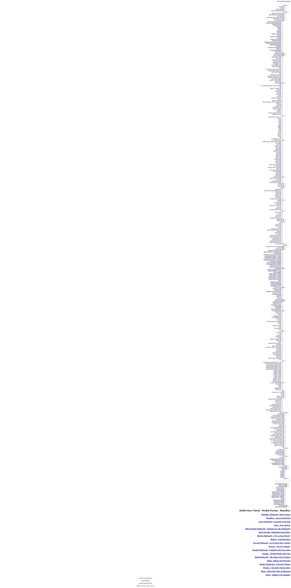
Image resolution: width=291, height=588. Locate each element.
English (282, 472)
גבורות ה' (279, 201)
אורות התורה (278, 226)
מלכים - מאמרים (277, 374)
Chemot (279, 28)
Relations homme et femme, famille (272, 42)
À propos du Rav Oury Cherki (277, 459)
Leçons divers (278, 51)
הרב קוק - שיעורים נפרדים (275, 242)
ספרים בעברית (281, 449)
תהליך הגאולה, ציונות (276, 317)
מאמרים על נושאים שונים (278, 310)
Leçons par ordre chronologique (273, 23)
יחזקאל (279, 133)
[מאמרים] (283, 245)
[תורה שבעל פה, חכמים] (273, 177)
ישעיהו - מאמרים (277, 375)
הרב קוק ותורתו (280, 397)
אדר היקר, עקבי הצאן (276, 228)
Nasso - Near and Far (282, 525)
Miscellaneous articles (276, 286)
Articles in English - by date (274, 271)
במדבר (279, 122)
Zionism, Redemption (276, 283)
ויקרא (280, 121)
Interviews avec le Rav (275, 265)
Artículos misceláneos (276, 309)
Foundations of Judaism (275, 281)
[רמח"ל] (280, 211)
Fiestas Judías (278, 306)
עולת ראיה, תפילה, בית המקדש (274, 230)
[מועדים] (280, 331)
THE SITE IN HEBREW (281, 506)
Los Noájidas (278, 307)
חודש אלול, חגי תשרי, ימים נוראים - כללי (272, 102)
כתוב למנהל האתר (280, 9)
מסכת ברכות (278, 147)
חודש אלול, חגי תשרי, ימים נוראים (273, 347)
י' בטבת (279, 110)
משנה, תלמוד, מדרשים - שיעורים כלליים (272, 141)
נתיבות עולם (278, 208)
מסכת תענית (278, 156)
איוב (280, 137)
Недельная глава (277, 292)
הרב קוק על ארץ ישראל (275, 241)
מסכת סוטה (278, 163)
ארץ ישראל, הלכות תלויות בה (277, 427)
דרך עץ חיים (278, 216)
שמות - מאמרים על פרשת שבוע (274, 365)
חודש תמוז (279, 96)
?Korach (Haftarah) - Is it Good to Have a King (271, 543)
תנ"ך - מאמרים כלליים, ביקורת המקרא (272, 362)
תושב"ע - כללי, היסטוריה (275, 178)
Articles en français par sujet (274, 250)
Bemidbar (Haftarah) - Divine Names (275, 515)
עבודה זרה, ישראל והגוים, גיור (277, 431)
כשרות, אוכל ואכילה (279, 437)
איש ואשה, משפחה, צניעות (278, 434)
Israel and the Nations (276, 284)
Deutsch (282, 477)
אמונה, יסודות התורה (276, 57)
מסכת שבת (278, 148)
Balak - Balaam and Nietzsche (278, 561)
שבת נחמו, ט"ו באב (276, 100)
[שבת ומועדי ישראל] (275, 83)
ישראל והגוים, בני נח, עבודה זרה (274, 321)
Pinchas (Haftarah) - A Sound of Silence (275, 564)
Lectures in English (279, 53)
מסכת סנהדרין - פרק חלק (275, 170)
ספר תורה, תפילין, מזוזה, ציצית (274, 76)
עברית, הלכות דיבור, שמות (278, 420)
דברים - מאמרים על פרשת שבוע (273, 369)
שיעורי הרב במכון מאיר (279, 18)
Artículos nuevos (277, 303)
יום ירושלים (278, 93)
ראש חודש (278, 332)
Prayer (279, 280)
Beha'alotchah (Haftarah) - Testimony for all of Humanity (267, 529)
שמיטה (279, 320)
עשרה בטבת (278, 355)
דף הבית (285, 5)
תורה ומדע (278, 313)
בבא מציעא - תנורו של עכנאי (274, 167)
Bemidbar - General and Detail (278, 518)
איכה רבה (279, 144)
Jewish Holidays (277, 272)
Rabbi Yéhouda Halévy (275, 44)
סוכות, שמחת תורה (276, 352)
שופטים (279, 126)
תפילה (282, 390)
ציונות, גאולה (281, 426)
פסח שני (279, 92)
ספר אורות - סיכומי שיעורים (274, 399)
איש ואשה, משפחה (276, 325)
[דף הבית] (282, 5)
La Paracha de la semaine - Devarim (272, 260)
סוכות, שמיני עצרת (277, 107)
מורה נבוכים (278, 197)
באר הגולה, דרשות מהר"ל (275, 205)
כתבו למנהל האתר (145, 580)
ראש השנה (278, 103)
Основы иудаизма (276, 294)
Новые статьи (277, 290)
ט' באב (279, 99)
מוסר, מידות (278, 58)
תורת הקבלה (278, 389)
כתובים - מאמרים (277, 381)
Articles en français (279, 249)
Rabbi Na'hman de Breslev (274, 47)
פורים (280, 359)
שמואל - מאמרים (277, 373)
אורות (280, 223)
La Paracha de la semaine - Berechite (272, 254)
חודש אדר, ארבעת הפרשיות (274, 358)
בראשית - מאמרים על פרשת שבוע (273, 363)
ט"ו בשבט (279, 111)
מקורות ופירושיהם (280, 419)
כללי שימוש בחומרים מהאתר (277, 10)
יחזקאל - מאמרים (277, 378)
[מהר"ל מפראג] (277, 200)
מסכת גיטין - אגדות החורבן (275, 164)
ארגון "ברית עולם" (283, 467)
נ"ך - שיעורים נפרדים (276, 138)
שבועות (279, 95)
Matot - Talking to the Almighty (278, 575)
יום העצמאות (278, 91)
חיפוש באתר (281, 6)
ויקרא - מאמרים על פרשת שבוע (274, 366)
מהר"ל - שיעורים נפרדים (275, 209)
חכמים (279, 386)
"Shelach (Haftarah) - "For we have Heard (273, 536)
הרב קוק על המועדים (276, 404)
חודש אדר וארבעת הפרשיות (274, 112)
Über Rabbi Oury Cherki (278, 464)
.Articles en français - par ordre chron (272, 251)
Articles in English (279, 268)
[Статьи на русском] (274, 287)
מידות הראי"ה (278, 401)
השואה (279, 322)
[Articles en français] (274, 249)
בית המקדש (278, 318)
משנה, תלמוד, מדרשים (279, 140)
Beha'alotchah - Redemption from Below (274, 532)
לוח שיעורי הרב (280, 16)
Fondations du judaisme (275, 36)
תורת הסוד (278, 179)
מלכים (279, 129)
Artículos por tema (276, 302)
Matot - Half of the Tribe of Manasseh (275, 571)
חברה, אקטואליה (277, 63)
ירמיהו (279, 132)
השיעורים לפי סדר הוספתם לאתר (276, 14)
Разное (279, 298)
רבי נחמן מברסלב (280, 219)
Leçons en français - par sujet (274, 21)
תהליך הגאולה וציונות (276, 65)
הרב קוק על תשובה (276, 238)
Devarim (279, 32)
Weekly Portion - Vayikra (275, 276)
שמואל (279, 127)
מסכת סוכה (278, 153)
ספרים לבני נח (281, 455)
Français (282, 471)
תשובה (279, 314)
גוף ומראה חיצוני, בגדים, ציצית (277, 435)
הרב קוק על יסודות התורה (275, 405)
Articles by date (280, 489)
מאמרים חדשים (280, 247)
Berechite (279, 27)
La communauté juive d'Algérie (273, 264)
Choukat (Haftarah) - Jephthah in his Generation (271, 550)
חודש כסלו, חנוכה (277, 108)
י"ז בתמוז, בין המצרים (276, 97)
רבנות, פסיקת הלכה (276, 181)
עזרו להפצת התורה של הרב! (145, 578)
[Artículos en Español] (273, 301)
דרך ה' (279, 213)
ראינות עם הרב (277, 328)
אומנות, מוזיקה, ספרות (279, 445)
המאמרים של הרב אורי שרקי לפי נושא (275, 246)
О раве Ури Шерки (279, 461)
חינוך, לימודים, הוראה (279, 433)
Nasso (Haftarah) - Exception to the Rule (274, 522)
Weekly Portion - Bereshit (275, 273)
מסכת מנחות (278, 174)
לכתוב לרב (285, 465)
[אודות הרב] (281, 456)
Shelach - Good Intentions (280, 539)
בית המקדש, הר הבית (279, 429)
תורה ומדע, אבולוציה (276, 59)
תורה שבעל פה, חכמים (279, 177)
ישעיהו (279, 130)
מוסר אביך (278, 231)
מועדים (282, 331)
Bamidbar (279, 31)
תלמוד (279, 385)
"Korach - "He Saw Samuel (279, 546)
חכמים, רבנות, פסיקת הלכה (278, 422)
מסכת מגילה (278, 157)
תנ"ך (283, 115)
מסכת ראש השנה (277, 151)
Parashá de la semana (276, 305)
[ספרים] (283, 448)
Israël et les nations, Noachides (274, 262)
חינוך (280, 73)
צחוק (280, 326)
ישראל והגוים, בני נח (276, 66)
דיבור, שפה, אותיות (276, 62)
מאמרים (285, 245)
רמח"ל (282, 211)
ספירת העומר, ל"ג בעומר (275, 88)
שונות (280, 329)
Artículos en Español (279, 301)
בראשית (279, 118)
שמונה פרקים (278, 189)
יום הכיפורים (278, 106)
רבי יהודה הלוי (281, 186)
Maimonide (278, 46)
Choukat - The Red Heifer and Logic (276, 554)
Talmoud (279, 35)
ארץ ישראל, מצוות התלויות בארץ (273, 69)
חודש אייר (279, 89)
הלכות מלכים (278, 196)
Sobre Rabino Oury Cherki (277, 463)
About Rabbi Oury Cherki (278, 460)
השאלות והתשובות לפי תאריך (277, 416)
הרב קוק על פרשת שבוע (275, 235)
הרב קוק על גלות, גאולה (275, 408)
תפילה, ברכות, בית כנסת (278, 423)
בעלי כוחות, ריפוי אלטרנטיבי (277, 442)
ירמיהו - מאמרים (277, 377)
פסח (280, 87)
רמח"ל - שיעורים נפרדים (275, 217)
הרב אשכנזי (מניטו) (279, 243)
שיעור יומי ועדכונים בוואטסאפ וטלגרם (275, 17)
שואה (280, 68)
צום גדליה (279, 104)
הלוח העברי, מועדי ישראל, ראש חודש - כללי (271, 85)
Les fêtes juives (277, 25)
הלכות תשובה (278, 194)
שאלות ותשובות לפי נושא (278, 415)
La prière (279, 38)
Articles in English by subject (274, 269)
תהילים (279, 136)
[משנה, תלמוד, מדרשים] (273, 140)
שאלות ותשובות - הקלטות (275, 80)
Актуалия (278, 295)
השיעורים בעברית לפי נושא (278, 13)
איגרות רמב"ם (278, 192)
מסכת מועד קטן (277, 159)
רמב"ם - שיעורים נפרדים (275, 198)
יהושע (279, 125)
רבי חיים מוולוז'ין (280, 220)
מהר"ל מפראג (281, 200)
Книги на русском (279, 453)
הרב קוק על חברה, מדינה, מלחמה (273, 410)
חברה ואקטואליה (277, 316)
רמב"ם (282, 187)
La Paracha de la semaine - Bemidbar (272, 258)
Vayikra (279, 29)
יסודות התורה (278, 311)
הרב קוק (282, 221)
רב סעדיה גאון (281, 185)
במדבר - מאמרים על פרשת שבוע (273, 367)
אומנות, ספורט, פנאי (276, 78)
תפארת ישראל (277, 202)
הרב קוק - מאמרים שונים (275, 411)
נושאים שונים (278, 81)
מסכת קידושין (278, 166)
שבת (280, 84)
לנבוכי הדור (278, 234)
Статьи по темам (277, 288)
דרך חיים (279, 207)
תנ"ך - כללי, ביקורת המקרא (274, 117)
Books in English (280, 452)
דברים (279, 123)
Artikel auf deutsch (279, 299)
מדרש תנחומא (278, 145)
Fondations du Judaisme (275, 261)
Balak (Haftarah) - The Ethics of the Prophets (272, 557)
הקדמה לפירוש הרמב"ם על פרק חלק (272, 190)
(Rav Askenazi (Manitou (275, 50)
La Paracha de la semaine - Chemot (272, 256)
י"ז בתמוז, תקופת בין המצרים (274, 343)
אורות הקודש (278, 224)
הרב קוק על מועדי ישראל (275, 236)
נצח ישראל (278, 204)
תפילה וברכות (281, 183)
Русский (282, 474)
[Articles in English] (274, 268)
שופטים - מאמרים (277, 371)
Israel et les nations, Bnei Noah (273, 43)
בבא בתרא (278, 168)
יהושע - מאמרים (277, 370)
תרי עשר (279, 134)
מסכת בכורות (278, 175)
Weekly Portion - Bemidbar (274, 277)
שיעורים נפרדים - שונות (278, 55)
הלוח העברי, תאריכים (279, 444)
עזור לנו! (282, 8)
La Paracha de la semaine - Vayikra (272, 257)
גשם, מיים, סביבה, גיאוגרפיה (274, 77)
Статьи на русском (279, 287)
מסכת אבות (278, 172)
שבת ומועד (281, 425)
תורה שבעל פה (277, 388)
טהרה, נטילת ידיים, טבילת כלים (277, 438)
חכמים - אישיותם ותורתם (275, 182)
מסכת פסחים (278, 149)
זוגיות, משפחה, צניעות (276, 72)
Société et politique (276, 40)
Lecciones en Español (279, 54)
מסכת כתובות (278, 162)
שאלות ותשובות (283, 412)
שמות (280, 119)
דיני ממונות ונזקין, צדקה (279, 441)
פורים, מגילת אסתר (276, 114)
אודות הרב (284, 456)
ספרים (285, 448)
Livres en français (280, 450)
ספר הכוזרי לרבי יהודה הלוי (278, 392)
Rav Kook (278, 48)
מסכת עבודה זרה (277, 171)
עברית (282, 470)
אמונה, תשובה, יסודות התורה (277, 418)
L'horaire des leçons (276, 24)
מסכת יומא (278, 152)
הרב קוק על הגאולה (276, 239)
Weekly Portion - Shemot (275, 275)
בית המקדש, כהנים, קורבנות (274, 70)
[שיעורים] (283, 12)
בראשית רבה (278, 142)
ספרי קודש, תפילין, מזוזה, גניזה (277, 440)
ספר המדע (278, 193)
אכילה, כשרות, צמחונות (275, 74)
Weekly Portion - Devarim (275, 279)
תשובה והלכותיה (277, 61)
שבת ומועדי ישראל (280, 83)
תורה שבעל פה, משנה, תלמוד (277, 382)
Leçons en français (279, 20)
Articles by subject (279, 487)
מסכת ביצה (278, 155)
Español (282, 475)
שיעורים (285, 12)
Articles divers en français (275, 266)
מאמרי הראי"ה (277, 232)
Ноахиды (279, 296)
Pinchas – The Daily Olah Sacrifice (276, 568)
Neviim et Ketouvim (276, 33)
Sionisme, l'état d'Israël (275, 39)
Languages (284, 468)
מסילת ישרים (278, 212)
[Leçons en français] (274, 20)
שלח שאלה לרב (280, 414)
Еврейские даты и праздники (273, 291)
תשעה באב (278, 344)
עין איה (279, 227)
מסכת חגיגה (278, 160)
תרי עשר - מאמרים (276, 380)
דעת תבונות (278, 215)
